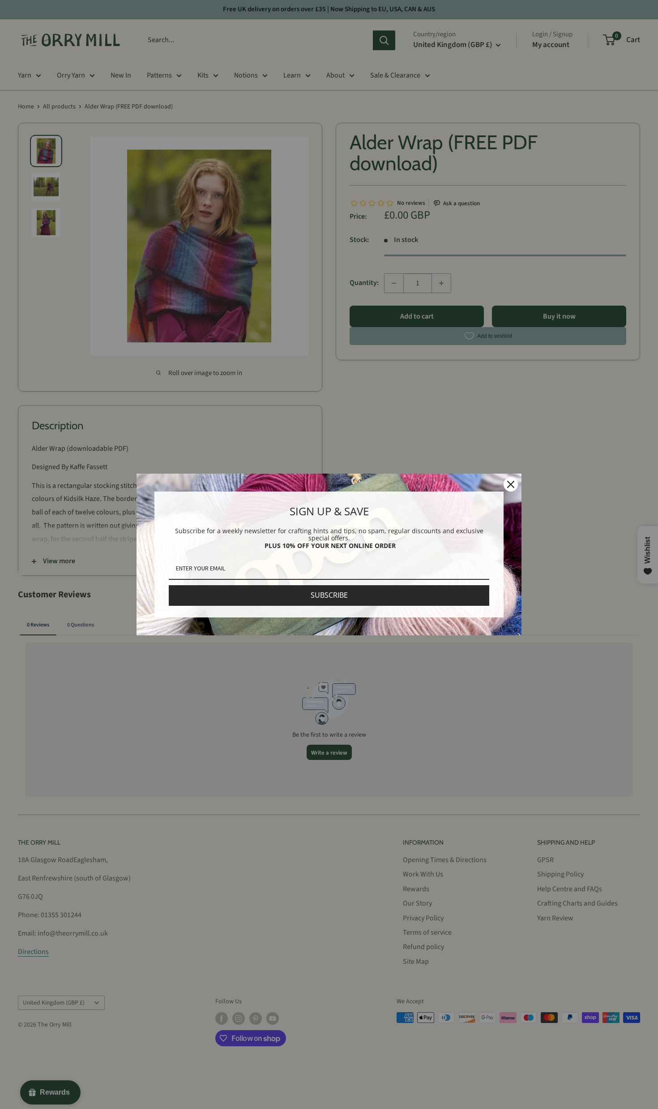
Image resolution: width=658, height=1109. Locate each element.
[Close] (510, 484)
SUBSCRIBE (329, 595)
